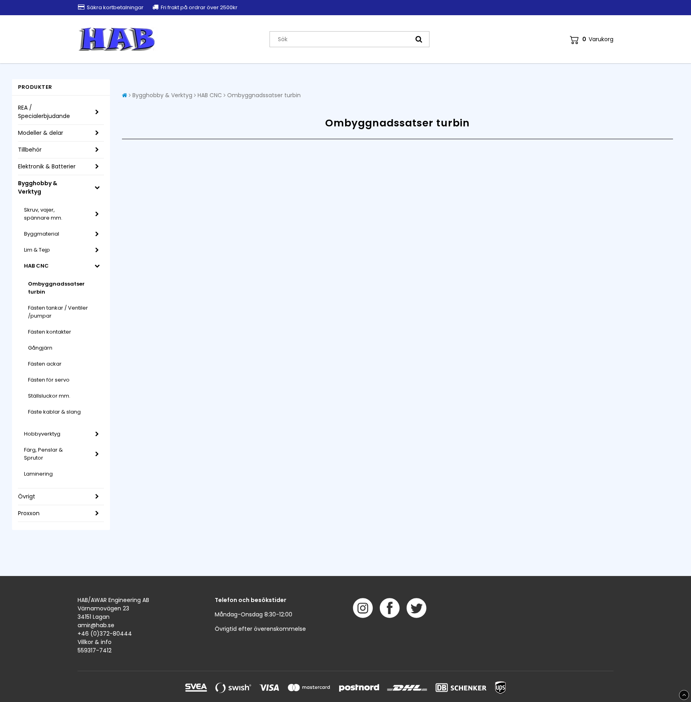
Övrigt (26, 496)
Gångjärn (40, 348)
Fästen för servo (49, 380)
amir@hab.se (96, 625)
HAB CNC (36, 266)
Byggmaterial (41, 234)
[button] (591, 39)
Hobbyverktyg (42, 434)
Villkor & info (95, 642)
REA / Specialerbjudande (44, 112)
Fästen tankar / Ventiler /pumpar (58, 312)
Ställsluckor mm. (49, 396)
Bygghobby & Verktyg (37, 187)
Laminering (38, 474)
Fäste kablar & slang (54, 412)
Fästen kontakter (49, 332)
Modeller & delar (40, 133)
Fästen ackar (45, 364)
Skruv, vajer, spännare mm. (43, 214)
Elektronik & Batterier (47, 166)
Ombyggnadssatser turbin (56, 288)
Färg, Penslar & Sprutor (43, 454)
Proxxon (29, 513)
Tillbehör (30, 150)
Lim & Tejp (37, 250)
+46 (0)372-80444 (105, 634)
